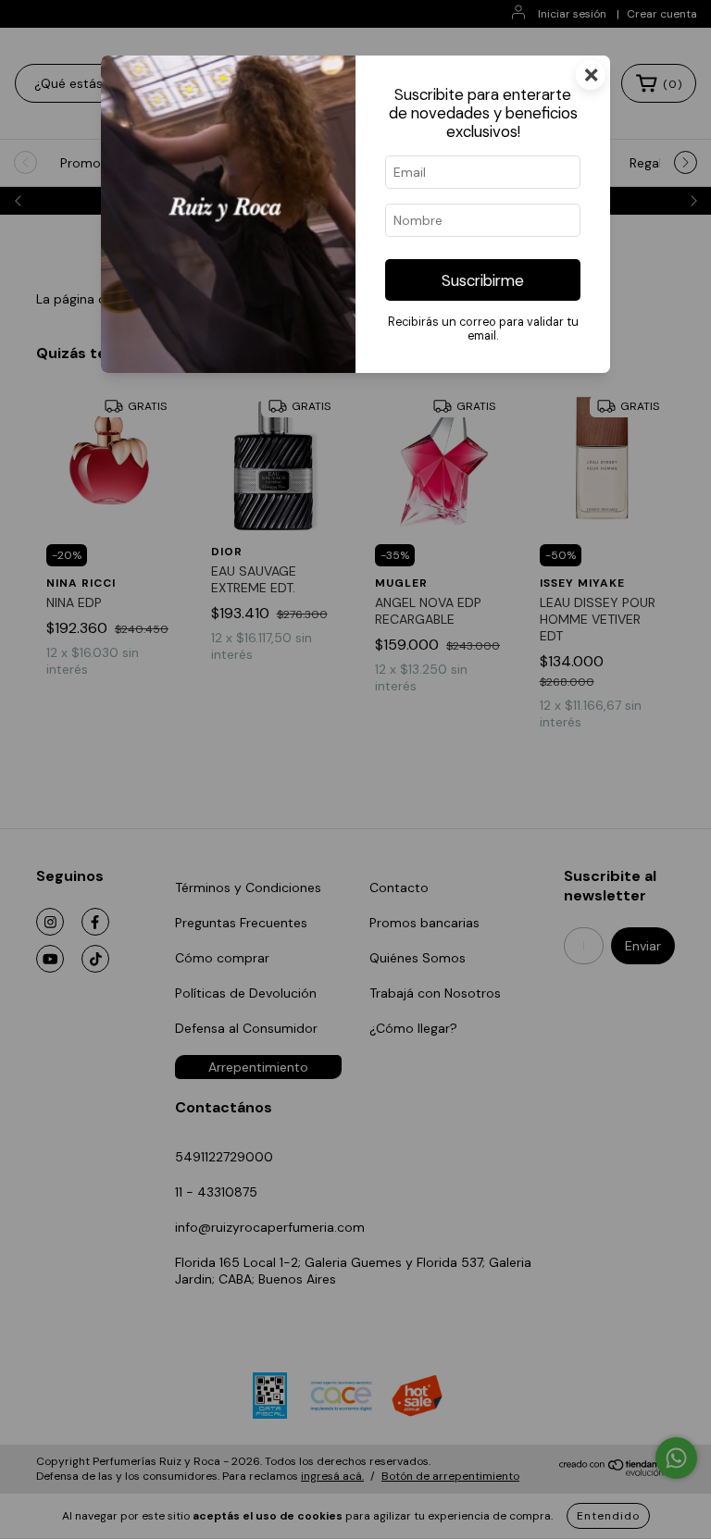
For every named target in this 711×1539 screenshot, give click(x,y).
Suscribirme (483, 280)
